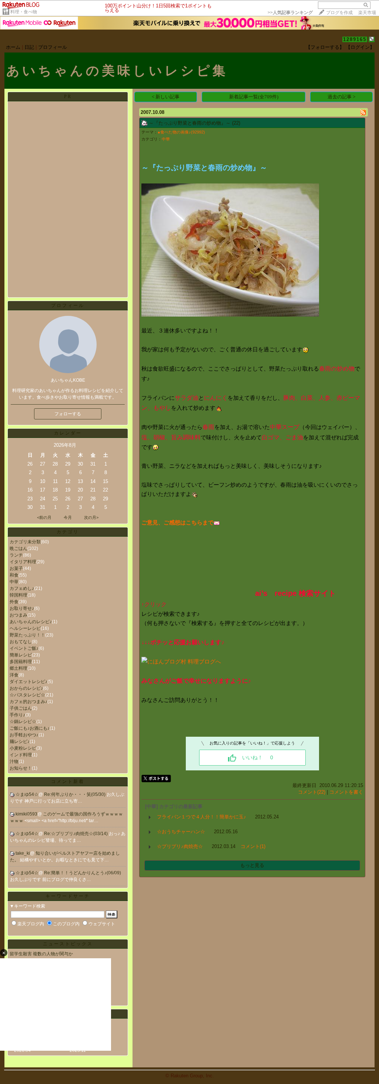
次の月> (91, 517)
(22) (236, 123)
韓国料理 (18, 595)
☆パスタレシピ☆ (27, 695)
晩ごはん (18, 548)
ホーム (13, 47)
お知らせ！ (21, 768)
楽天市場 (367, 12)
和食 (14, 575)
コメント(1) (253, 846)
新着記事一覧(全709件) (253, 96)
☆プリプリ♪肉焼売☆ (180, 846)
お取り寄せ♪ (22, 608)
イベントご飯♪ (24, 648)
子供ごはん (21, 708)
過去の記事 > (341, 96)
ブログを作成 (339, 12)
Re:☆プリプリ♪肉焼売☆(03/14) (76, 833)
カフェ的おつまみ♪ (28, 701)
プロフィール (52, 47)
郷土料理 (18, 668)
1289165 (354, 39)
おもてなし (21, 641)
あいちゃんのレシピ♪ (31, 621)
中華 (14, 581)
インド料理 (21, 754)
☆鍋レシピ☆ (23, 721)
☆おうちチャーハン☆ (181, 831)
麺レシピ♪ (20, 741)
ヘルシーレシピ (25, 628)
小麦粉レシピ (23, 748)
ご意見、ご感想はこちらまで (177, 522)
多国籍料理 (21, 661)
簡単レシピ (21, 655)
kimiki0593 (26, 814)
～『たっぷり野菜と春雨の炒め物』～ (190, 123)
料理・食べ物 (23, 11)
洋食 (14, 675)
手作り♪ (17, 714)
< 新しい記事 (166, 96)
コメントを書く (346, 792)
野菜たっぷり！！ (27, 635)
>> (290, 12)
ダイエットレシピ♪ (28, 681)
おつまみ (18, 615)
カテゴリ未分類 (25, 541)
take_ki (23, 853)
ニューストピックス (68, 943)
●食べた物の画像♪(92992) (181, 132)
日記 (29, 47)
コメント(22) (311, 792)
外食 (14, 601)
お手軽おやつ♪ (24, 734)
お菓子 (16, 568)
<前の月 (44, 517)
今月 (68, 517)
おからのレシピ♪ (26, 688)
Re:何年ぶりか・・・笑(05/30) (75, 794)
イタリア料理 (23, 561)
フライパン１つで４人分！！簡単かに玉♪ (201, 817)
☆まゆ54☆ (27, 794)
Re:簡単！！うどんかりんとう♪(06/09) (82, 872)
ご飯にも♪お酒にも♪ (30, 728)
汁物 (14, 761)
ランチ (16, 555)
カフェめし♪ (22, 588)
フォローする (67, 413)
